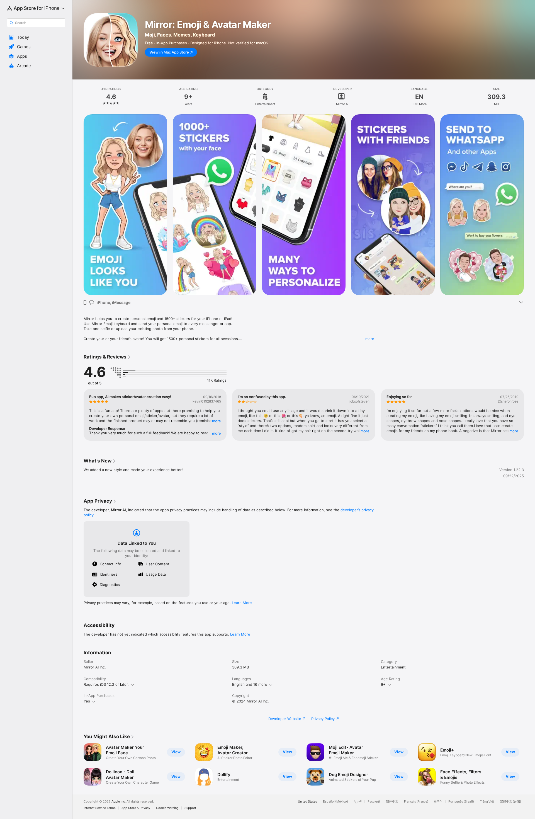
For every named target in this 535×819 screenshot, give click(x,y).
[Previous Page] (78, 415)
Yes (87, 701)
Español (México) (335, 801)
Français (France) (416, 801)
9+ (383, 684)
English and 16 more (249, 684)
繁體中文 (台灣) (510, 801)
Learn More (242, 602)
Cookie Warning (167, 808)
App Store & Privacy (135, 808)
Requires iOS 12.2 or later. (106, 684)
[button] (36, 37)
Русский (374, 801)
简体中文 (392, 801)
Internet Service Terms (100, 808)
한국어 (438, 801)
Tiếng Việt (487, 801)
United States (307, 801)
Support (190, 808)
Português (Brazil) (461, 801)
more (369, 338)
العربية (358, 801)
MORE (216, 421)
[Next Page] (529, 415)
